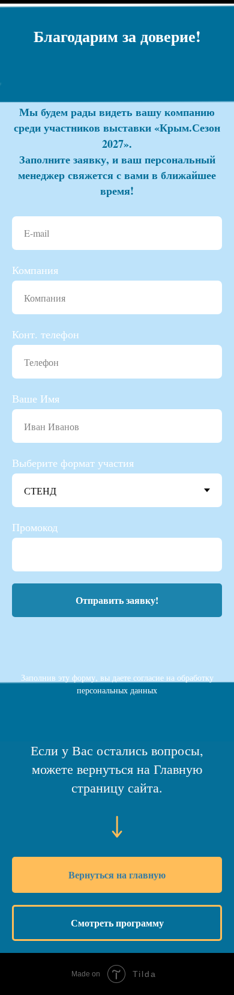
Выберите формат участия (73, 462)
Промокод (35, 527)
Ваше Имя (35, 398)
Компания (35, 270)
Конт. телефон (45, 334)
